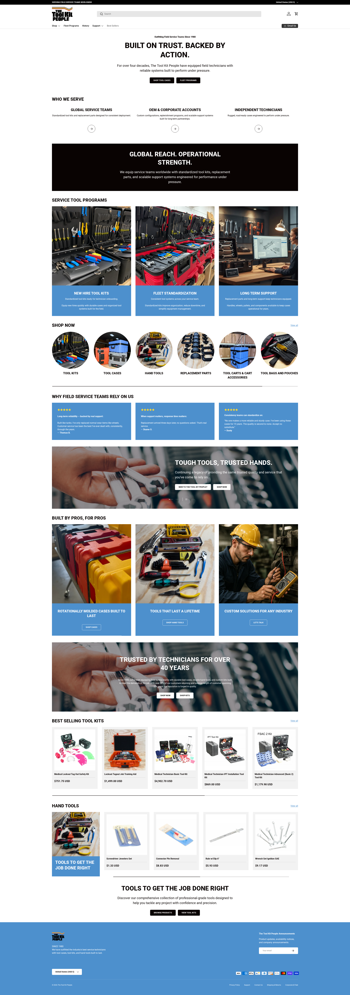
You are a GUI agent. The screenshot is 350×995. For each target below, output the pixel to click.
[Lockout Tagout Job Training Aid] (124, 749)
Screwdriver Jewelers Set (119, 858)
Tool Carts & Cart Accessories (237, 375)
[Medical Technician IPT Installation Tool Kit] (225, 749)
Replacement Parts (195, 373)
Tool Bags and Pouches (279, 373)
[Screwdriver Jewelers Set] (127, 834)
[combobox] (179, 14)
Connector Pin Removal (167, 858)
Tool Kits (70, 373)
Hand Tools (154, 373)
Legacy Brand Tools (245, 488)
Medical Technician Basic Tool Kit (170, 774)
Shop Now (165, 695)
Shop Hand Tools (175, 622)
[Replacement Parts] (195, 350)
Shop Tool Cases (161, 80)
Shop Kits (185, 695)
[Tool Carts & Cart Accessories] (237, 350)
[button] (296, 14)
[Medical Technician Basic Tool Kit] (175, 749)
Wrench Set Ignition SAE (267, 858)
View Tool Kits (189, 913)
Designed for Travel (275, 488)
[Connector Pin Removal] (176, 834)
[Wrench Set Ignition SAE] (275, 834)
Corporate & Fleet (291, 985)
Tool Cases (112, 373)
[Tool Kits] (70, 350)
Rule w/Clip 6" (212, 858)
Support (96, 25)
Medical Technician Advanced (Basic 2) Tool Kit (274, 776)
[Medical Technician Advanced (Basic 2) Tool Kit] (275, 749)
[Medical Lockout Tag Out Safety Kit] (74, 749)
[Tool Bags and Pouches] (279, 350)
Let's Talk (258, 622)
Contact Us (258, 985)
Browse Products (163, 913)
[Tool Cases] (112, 350)
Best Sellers (113, 25)
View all (294, 325)
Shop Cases (91, 627)
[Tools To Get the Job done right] (76, 834)
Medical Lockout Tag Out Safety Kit (71, 774)
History (85, 25)
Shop (54, 25)
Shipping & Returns (274, 985)
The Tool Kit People (65, 985)
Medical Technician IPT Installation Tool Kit (224, 776)
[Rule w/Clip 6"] (226, 834)
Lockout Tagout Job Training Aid (120, 774)
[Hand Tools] (154, 350)
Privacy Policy (234, 985)
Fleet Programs (71, 25)
